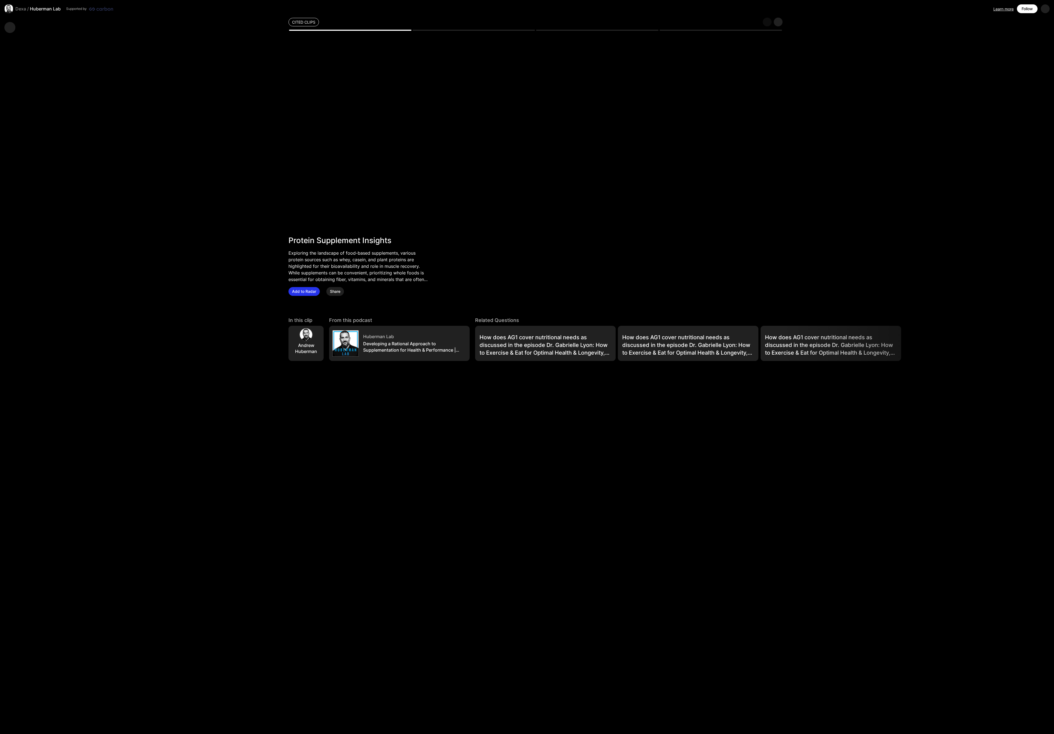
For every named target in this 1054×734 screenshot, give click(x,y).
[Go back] (9, 27)
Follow (1027, 8)
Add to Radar (304, 291)
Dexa (20, 9)
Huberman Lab (45, 9)
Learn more (1003, 9)
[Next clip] (778, 22)
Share (335, 291)
